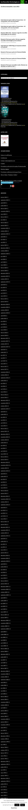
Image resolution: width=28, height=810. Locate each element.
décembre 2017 (4, 338)
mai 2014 (3, 448)
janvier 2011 (4, 552)
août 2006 (3, 682)
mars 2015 (3, 425)
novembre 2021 (4, 228)
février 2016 (4, 394)
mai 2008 (3, 640)
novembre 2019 (4, 276)
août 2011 (3, 538)
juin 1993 (3, 787)
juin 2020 (3, 256)
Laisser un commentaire (11, 23)
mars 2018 (3, 329)
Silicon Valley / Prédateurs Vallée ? (9, 175)
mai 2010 (3, 572)
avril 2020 (3, 262)
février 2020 (4, 267)
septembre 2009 (5, 595)
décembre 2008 (4, 620)
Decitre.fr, (19, 104)
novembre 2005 (4, 702)
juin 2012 (3, 510)
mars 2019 (3, 296)
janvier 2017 (4, 369)
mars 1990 (3, 795)
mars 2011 (3, 550)
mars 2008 (3, 645)
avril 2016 (3, 389)
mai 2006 (3, 691)
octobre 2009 (4, 592)
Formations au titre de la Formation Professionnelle (13, 166)
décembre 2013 (4, 462)
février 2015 (4, 428)
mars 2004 (3, 713)
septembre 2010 (5, 561)
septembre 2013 (5, 471)
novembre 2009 (4, 589)
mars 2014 (3, 454)
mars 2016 (3, 392)
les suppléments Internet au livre (9, 101)
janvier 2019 (4, 301)
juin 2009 (3, 603)
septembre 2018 (5, 313)
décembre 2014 (4, 434)
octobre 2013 (4, 468)
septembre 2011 (5, 535)
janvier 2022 (4, 225)
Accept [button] (17, 805)
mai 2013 (3, 482)
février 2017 (4, 366)
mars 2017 (3, 363)
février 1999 (4, 733)
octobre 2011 (4, 533)
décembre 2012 (4, 496)
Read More (14, 808)
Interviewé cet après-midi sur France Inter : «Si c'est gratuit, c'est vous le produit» (13, 20)
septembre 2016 (5, 377)
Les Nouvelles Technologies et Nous (11, 2)
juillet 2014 (3, 442)
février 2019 (4, 298)
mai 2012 (3, 513)
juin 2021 (3, 239)
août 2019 (3, 284)
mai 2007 (3, 660)
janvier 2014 (4, 459)
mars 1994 (3, 772)
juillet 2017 (3, 352)
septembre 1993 (5, 781)
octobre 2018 (4, 310)
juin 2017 (3, 355)
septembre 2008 (5, 629)
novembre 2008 (4, 623)
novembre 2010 (4, 558)
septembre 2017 (5, 346)
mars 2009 (3, 612)
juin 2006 (3, 688)
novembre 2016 (4, 372)
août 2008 (3, 631)
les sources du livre (6, 99)
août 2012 (3, 507)
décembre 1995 (4, 761)
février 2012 (4, 521)
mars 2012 (3, 518)
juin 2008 (3, 637)
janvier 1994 (4, 775)
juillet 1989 (3, 798)
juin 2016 (3, 383)
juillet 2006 (3, 685)
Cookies (3, 163)
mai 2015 (3, 420)
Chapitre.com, (11, 104)
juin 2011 (3, 544)
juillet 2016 (3, 380)
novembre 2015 (4, 403)
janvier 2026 (4, 197)
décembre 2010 (4, 555)
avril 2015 (3, 423)
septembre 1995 (5, 764)
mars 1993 (3, 792)
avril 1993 (3, 789)
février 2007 (4, 668)
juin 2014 (3, 445)
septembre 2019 (5, 282)
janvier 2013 (4, 493)
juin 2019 (3, 287)
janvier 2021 (4, 245)
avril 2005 (3, 708)
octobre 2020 (4, 250)
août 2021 (3, 236)
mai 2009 (3, 606)
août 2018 (3, 315)
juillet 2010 (3, 566)
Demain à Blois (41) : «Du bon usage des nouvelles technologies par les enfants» (14, 33)
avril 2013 (3, 485)
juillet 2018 (3, 318)
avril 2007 (3, 662)
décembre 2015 (4, 400)
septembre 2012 (5, 504)
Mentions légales (5, 169)
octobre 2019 (4, 279)
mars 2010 (3, 578)
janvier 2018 (4, 335)
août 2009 (3, 597)
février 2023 (4, 217)
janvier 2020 (4, 270)
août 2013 (3, 473)
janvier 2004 (4, 716)
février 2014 (4, 456)
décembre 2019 (4, 273)
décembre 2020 (4, 248)
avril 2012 (3, 516)
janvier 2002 (4, 722)
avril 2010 (3, 575)
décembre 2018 (4, 304)
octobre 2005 (4, 705)
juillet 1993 (3, 784)
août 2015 (3, 411)
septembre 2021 (5, 234)
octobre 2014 (4, 440)
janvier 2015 (4, 431)
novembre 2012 (4, 499)
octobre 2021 (4, 231)
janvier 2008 (4, 651)
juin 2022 (3, 219)
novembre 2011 (4, 530)
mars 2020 (3, 265)
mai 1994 (3, 770)
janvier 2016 (4, 397)
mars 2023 (3, 214)
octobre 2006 (4, 676)
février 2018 (4, 332)
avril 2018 (3, 327)
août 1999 (3, 727)
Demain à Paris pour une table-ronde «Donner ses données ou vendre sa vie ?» (14, 65)
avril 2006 (3, 693)
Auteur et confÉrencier (6, 155)
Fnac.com (3, 105)
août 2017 (3, 349)
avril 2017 (3, 361)
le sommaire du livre (6, 98)
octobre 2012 (4, 502)
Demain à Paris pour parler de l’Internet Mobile (13, 58)
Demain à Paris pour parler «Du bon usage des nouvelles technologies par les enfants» (13, 39)
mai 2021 (3, 242)
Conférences (4, 158)
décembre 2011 (4, 527)
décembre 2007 (4, 654)
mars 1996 (3, 755)
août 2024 (3, 203)
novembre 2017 (4, 341)
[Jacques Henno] (5, 186)
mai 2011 (3, 547)
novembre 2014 (4, 437)
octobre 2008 (4, 626)
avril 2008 (3, 643)
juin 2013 (3, 479)
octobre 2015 (4, 406)
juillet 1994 (3, 767)
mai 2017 (3, 358)
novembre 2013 (4, 465)
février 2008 (4, 648)
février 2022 (4, 222)
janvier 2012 (4, 524)
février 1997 (4, 753)
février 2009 (4, 614)
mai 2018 (3, 324)
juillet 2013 (3, 476)
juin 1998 (3, 744)
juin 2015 (3, 417)
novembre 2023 (4, 211)
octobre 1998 (4, 739)
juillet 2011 (3, 541)
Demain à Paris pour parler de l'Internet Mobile (13, 52)
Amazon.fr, (3, 104)
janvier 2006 (4, 699)
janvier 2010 (4, 583)
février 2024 (4, 208)
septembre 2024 (5, 200)
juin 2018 (3, 321)
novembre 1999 (4, 724)
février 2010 (4, 581)
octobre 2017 (4, 344)
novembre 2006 (4, 674)
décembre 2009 (4, 586)
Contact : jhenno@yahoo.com (8, 160)
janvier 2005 (4, 710)
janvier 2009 (4, 617)
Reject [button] (22, 805)
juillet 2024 (3, 205)
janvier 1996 (4, 758)
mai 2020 (3, 259)
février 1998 (4, 747)
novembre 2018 (4, 307)
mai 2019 (3, 290)
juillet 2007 (3, 657)
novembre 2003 (4, 719)
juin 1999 (3, 730)
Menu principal (26, 2)
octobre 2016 (4, 375)
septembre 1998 (5, 741)
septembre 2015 (5, 408)
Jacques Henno (16, 182)
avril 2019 (3, 293)
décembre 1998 (4, 736)
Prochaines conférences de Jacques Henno (11, 172)
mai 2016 (3, 386)
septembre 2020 (5, 253)
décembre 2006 (4, 671)
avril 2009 (3, 609)
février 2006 (4, 696)
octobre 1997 (4, 750)
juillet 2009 (3, 600)
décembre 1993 (4, 778)
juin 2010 (3, 569)
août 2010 (3, 564)
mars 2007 (3, 665)
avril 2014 (3, 451)
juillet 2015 (3, 414)
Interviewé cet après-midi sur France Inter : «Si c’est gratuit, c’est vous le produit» (13, 27)
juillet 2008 (3, 634)
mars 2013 (3, 487)
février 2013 (4, 490)
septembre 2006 (5, 679)
